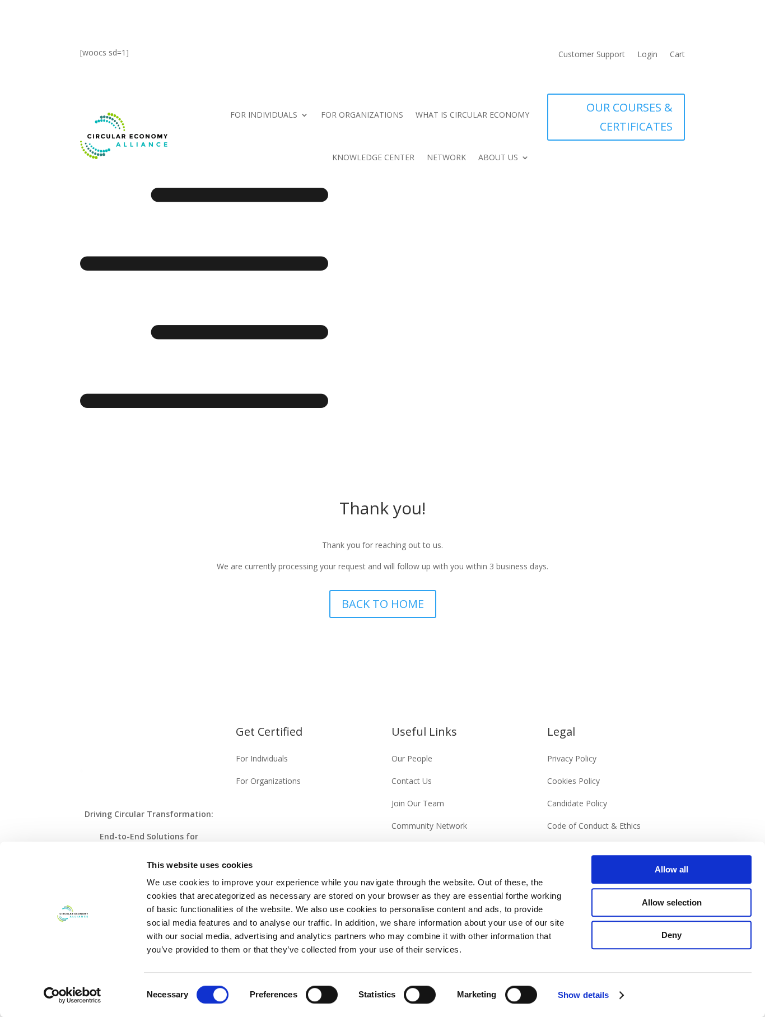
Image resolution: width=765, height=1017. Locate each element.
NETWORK (446, 157)
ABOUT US (498, 157)
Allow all (671, 869)
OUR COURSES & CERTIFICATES (629, 117)
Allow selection (672, 902)
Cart (677, 54)
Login (647, 54)
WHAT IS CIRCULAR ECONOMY (472, 114)
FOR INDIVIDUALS (263, 114)
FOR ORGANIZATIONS (362, 114)
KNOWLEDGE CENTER (373, 157)
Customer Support (591, 54)
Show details (583, 995)
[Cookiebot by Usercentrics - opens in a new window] (73, 995)
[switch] (322, 995)
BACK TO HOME (383, 603)
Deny (671, 935)
